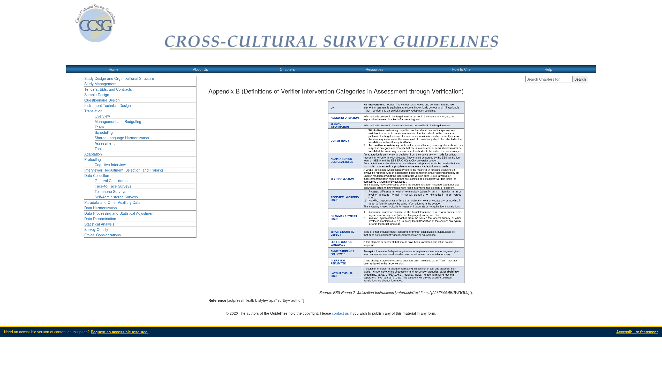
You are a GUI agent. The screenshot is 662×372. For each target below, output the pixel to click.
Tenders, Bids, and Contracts (108, 89)
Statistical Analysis (99, 224)
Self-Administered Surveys (116, 196)
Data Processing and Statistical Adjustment (119, 213)
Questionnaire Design (102, 100)
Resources (374, 69)
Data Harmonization (100, 207)
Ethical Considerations (102, 234)
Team (99, 126)
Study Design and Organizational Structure (119, 78)
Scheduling (104, 132)
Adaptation (93, 154)
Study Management (100, 83)
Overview (102, 116)
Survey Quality (96, 229)
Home (113, 69)
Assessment (105, 143)
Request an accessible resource (119, 331)
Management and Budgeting (118, 121)
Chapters (287, 69)
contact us (340, 313)
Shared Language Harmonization (122, 137)
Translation (93, 110)
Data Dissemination (100, 218)
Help (548, 69)
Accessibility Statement (637, 331)
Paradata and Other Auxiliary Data (112, 202)
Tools (99, 148)
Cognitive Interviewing (113, 164)
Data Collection (96, 175)
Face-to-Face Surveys (113, 186)
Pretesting (92, 159)
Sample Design (96, 94)
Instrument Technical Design (107, 105)
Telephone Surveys (110, 191)
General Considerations (114, 180)
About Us (200, 69)
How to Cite (461, 69)
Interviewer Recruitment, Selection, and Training (123, 170)
